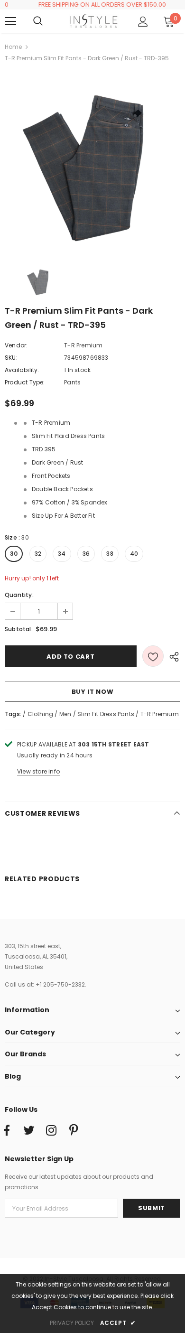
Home (13, 47)
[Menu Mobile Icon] (10, 21)
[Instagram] (51, 1130)
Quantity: (19, 595)
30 (14, 554)
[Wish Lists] (153, 656)
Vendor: (16, 345)
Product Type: (25, 382)
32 (38, 554)
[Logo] (94, 21)
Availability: (22, 370)
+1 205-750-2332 (60, 984)
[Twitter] (28, 1130)
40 (134, 554)
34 (61, 554)
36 (86, 554)
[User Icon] (143, 22)
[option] (92, 164)
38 (109, 554)
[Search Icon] (47, 21)
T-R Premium (83, 345)
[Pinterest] (73, 1130)
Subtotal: (19, 629)
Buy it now (93, 691)
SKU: (11, 358)
